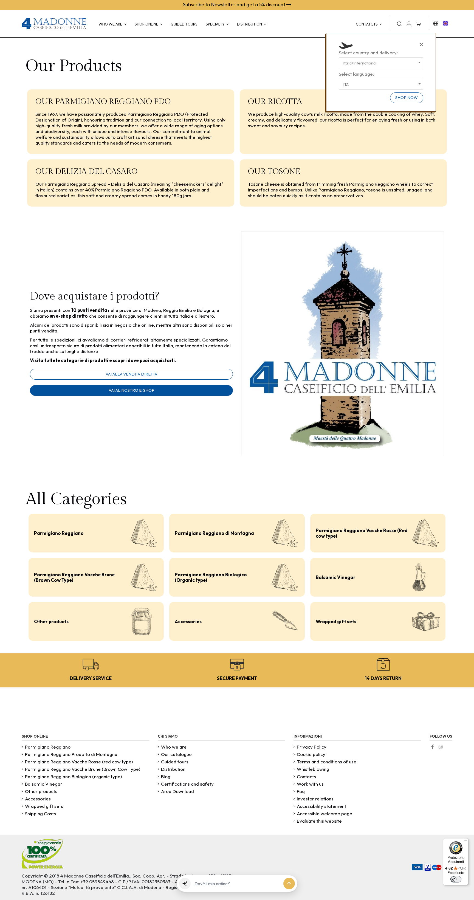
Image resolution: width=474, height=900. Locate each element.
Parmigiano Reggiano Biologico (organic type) (73, 776)
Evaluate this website (319, 821)
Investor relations (315, 799)
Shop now (406, 97)
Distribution (173, 769)
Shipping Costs (40, 813)
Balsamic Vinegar (336, 577)
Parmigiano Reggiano (59, 533)
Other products (51, 621)
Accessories (188, 621)
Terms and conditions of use (326, 761)
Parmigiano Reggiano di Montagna (214, 533)
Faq (301, 791)
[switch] (455, 879)
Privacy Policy (311, 747)
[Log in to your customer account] (409, 24)
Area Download (177, 791)
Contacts (306, 776)
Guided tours (174, 761)
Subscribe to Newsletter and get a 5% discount (234, 4)
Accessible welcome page (324, 813)
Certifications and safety (187, 784)
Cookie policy (311, 754)
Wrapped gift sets (336, 621)
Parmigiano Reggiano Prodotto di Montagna (71, 754)
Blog (165, 776)
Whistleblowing (313, 769)
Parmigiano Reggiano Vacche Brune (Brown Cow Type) (74, 577)
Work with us (310, 784)
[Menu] (465, 841)
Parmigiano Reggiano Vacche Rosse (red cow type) (79, 761)
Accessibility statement (321, 806)
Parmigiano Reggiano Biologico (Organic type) (211, 577)
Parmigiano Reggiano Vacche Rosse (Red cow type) (362, 533)
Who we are (174, 747)
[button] (185, 883)
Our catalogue (176, 754)
